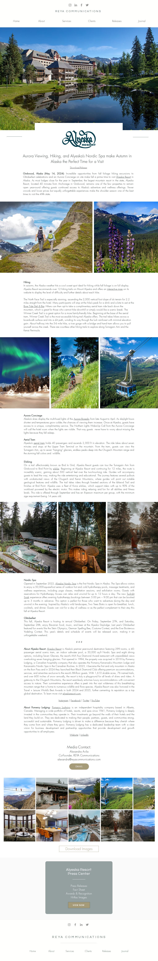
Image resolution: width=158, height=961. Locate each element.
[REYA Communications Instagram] (70, 5)
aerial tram (39, 443)
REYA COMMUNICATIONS (78, 11)
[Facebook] (75, 924)
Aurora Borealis (81, 419)
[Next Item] (149, 810)
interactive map (115, 289)
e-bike (56, 468)
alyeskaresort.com (72, 693)
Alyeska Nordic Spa (65, 583)
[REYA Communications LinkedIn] (76, 5)
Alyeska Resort (123, 177)
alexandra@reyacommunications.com (79, 759)
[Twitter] (87, 5)
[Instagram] (69, 924)
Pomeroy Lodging (61, 707)
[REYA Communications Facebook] (81, 5)
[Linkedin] (81, 924)
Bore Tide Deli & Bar (34, 306)
